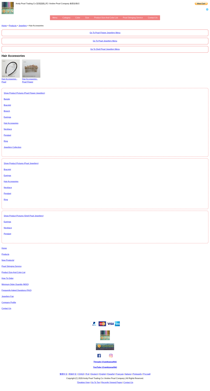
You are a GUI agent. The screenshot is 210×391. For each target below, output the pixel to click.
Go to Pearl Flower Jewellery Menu (105, 33)
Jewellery (23, 26)
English (102, 374)
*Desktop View (83, 382)
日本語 (81, 374)
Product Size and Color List (106, 18)
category (66, 18)
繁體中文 (63, 374)
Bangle (7, 99)
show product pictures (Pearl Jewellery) (21, 163)
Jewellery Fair (8, 296)
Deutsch (94, 374)
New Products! (8, 260)
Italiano (128, 374)
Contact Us (153, 18)
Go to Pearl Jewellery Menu (105, 41)
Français (120, 374)
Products (13, 26)
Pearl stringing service (133, 18)
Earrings (7, 117)
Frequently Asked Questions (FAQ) (16, 290)
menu (54, 18)
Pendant (7, 135)
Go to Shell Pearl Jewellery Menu (105, 49)
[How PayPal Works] (105, 325)
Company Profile (9, 302)
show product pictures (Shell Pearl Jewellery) (24, 216)
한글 (87, 374)
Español (111, 374)
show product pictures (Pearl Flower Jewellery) (24, 93)
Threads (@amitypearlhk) (105, 362)
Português (137, 374)
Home (4, 26)
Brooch (7, 111)
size (87, 18)
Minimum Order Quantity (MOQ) (15, 284)
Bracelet (7, 105)
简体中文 (73, 374)
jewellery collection (12, 147)
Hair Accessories (11, 123)
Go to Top (95, 382)
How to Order (7, 278)
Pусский (146, 374)
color (77, 18)
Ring (6, 141)
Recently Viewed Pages (111, 382)
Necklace (8, 129)
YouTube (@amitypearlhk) (105, 367)
